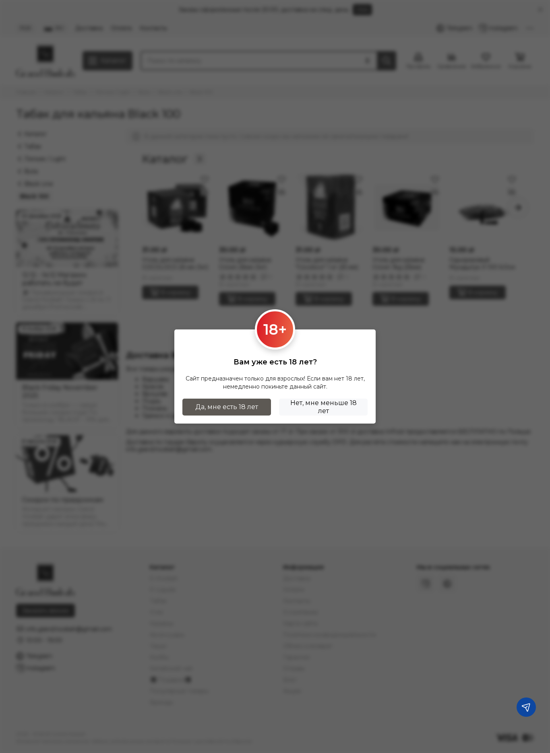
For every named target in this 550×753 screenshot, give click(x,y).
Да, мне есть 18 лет (226, 407)
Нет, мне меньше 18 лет (323, 407)
